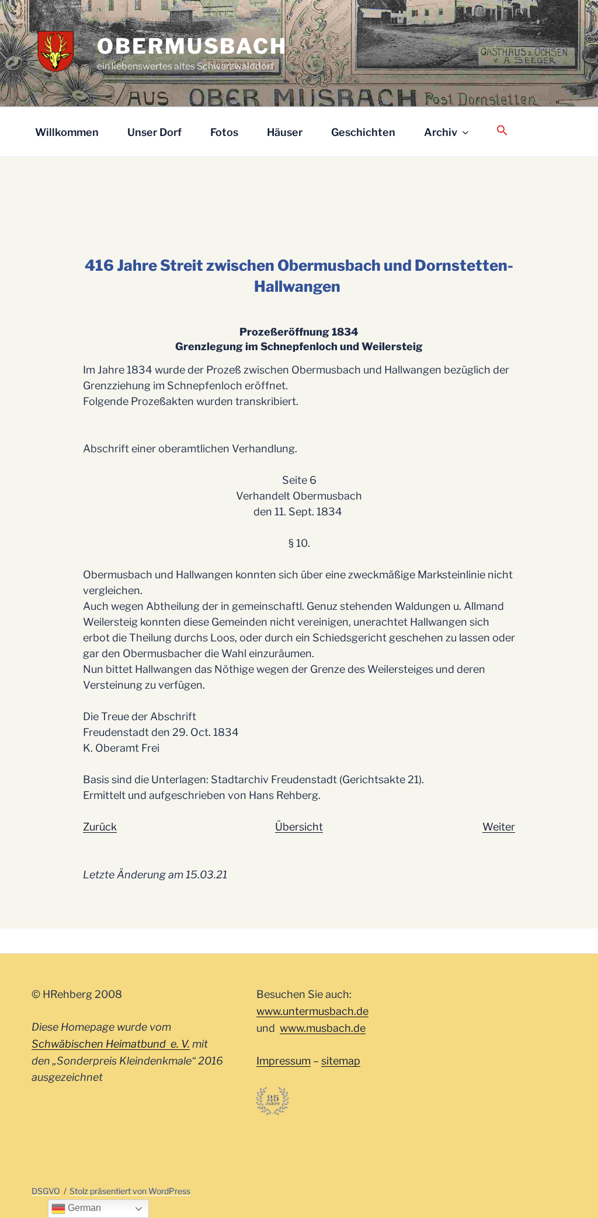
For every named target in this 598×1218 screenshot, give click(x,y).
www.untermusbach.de (312, 1011)
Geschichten (363, 132)
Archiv (440, 132)
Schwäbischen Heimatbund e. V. (111, 1044)
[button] (502, 131)
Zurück (100, 827)
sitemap (340, 1061)
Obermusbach (192, 46)
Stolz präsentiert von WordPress (129, 1191)
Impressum (283, 1061)
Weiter (498, 827)
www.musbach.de (323, 1028)
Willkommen (67, 132)
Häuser (285, 132)
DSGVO (46, 1191)
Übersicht (299, 827)
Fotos (224, 132)
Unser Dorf (154, 132)
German (83, 1208)
